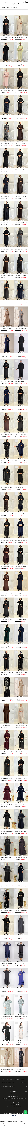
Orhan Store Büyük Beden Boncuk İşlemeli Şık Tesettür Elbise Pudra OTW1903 (7, 90)
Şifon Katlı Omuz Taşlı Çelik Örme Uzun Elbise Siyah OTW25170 (21, 963)
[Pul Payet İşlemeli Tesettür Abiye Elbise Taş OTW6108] (21, 687)
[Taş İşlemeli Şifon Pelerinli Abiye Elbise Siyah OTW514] (21, 660)
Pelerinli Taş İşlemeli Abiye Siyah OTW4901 (7, 619)
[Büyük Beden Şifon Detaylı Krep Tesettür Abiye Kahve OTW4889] (7, 422)
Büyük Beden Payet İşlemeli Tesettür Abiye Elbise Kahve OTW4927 (7, 513)
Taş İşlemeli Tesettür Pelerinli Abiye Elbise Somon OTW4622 (7, 328)
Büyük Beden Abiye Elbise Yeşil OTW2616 (7, 646)
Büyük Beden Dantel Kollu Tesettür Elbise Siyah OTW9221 (21, 937)
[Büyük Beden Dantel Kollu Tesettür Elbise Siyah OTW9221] (21, 925)
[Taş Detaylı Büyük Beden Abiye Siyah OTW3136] (21, 872)
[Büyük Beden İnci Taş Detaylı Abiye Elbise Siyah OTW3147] (7, 898)
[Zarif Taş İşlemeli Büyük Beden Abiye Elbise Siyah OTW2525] (7, 846)
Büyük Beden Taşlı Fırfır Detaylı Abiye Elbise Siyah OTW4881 (21, 566)
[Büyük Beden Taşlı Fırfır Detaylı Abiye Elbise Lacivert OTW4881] (21, 528)
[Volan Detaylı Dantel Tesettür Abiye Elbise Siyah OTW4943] (7, 25)
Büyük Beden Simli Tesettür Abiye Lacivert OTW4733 (21, 804)
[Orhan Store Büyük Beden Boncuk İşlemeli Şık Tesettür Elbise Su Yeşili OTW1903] (21, 52)
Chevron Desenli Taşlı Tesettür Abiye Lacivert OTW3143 (21, 1069)
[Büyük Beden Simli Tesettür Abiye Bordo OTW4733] (7, 793)
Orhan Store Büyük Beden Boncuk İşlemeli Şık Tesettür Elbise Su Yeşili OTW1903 (21, 64)
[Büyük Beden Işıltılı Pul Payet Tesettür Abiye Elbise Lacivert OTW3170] (7, 184)
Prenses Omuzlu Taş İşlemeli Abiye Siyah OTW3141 (7, 1042)
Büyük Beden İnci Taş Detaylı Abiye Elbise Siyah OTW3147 (7, 910)
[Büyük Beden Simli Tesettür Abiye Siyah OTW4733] (7, 819)
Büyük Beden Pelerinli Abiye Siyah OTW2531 (7, 884)
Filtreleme (20, 11)
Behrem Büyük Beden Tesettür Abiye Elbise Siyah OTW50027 (7, 381)
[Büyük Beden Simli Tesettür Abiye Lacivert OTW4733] (21, 793)
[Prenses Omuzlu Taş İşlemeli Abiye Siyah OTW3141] (7, 1031)
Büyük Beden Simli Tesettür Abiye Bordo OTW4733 (7, 804)
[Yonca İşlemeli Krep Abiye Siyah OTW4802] (21, 475)
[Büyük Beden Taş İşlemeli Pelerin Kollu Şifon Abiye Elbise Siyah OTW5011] (7, 211)
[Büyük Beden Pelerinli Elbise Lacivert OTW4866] (21, 449)
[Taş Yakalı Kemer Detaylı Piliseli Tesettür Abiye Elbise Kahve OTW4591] (7, 713)
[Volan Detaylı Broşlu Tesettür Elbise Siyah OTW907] (7, 978)
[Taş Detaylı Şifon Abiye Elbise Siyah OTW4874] (21, 396)
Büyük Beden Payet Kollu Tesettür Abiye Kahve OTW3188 (21, 222)
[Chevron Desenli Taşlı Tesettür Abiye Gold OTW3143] (7, 1057)
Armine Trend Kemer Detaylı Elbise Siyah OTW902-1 (21, 619)
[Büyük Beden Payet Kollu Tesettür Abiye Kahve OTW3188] (21, 211)
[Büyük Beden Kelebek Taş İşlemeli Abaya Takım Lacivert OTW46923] (21, 290)
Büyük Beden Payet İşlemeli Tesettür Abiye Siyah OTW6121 (21, 169)
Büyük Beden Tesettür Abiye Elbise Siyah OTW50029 (21, 355)
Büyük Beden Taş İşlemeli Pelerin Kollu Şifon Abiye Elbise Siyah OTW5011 (7, 222)
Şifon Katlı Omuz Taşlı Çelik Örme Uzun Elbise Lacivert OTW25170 (7, 963)
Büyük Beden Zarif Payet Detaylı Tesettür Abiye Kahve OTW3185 (21, 143)
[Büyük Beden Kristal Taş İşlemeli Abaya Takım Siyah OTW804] (7, 290)
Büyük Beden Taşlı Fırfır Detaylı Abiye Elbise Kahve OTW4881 (7, 566)
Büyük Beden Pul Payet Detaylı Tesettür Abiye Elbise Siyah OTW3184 (21, 275)
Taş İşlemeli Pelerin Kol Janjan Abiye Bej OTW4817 (21, 725)
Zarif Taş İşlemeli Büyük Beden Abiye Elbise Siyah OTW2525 (7, 857)
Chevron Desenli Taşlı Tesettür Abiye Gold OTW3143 (7, 1069)
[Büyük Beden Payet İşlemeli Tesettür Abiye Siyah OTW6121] (21, 158)
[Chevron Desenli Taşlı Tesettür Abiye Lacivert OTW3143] (21, 1057)
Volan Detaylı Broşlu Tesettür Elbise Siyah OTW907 (7, 990)
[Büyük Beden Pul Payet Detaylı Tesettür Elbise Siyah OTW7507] (21, 105)
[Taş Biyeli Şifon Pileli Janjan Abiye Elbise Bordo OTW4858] (7, 740)
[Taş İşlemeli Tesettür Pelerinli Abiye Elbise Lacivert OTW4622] (7, 343)
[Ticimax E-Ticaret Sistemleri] (14, 1115)
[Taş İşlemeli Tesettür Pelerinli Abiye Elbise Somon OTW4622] (7, 316)
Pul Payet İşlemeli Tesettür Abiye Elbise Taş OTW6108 (21, 699)
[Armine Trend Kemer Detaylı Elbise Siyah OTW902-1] (21, 608)
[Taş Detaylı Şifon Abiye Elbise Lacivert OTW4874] (7, 396)
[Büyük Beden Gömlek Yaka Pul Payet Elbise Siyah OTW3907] (7, 925)
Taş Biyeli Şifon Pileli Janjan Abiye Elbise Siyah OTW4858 (21, 751)
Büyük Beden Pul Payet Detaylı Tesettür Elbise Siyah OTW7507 (21, 117)
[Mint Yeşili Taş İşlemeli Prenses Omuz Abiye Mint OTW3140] (7, 1004)
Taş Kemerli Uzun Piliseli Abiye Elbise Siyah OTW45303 (21, 910)
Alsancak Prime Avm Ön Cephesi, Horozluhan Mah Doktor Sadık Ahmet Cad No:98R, (15, 1099)
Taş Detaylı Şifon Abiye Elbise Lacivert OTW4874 (7, 408)
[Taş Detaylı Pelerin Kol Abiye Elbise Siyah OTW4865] (7, 766)
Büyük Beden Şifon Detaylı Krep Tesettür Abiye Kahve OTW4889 (7, 434)
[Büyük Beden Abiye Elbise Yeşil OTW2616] (7, 634)
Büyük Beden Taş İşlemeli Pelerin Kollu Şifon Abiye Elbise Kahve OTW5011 (21, 196)
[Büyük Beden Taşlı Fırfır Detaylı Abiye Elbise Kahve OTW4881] (7, 555)
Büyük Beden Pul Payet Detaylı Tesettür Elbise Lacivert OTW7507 (7, 117)
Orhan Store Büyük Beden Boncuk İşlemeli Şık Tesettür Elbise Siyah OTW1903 (21, 90)
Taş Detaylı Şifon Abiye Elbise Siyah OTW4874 (21, 408)
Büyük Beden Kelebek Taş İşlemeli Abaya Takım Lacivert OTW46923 (21, 302)
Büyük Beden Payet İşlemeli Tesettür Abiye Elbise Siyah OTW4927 (7, 540)
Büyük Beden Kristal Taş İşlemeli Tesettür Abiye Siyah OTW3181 (7, 143)
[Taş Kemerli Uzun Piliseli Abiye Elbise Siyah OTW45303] (21, 898)
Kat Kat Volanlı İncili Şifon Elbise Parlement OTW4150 (21, 990)
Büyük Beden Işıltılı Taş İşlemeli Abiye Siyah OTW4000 (7, 699)
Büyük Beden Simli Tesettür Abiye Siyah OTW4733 (7, 831)
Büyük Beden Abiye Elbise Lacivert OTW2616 (21, 646)
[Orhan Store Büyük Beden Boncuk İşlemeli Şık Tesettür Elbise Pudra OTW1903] (7, 78)
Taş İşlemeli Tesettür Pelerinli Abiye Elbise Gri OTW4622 (21, 328)
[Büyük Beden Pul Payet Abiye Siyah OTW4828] (7, 449)
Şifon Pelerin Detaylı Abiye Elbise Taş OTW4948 (21, 37)
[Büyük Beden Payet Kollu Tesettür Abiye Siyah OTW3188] (7, 237)
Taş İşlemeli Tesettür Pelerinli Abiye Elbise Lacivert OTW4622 (7, 355)
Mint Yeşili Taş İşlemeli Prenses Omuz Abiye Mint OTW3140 (7, 1016)
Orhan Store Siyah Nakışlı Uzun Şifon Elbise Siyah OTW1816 (21, 778)
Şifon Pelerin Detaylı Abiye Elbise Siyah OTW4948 (7, 64)
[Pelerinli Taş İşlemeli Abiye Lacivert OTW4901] (21, 581)
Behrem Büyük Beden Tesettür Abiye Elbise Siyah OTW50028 (21, 381)
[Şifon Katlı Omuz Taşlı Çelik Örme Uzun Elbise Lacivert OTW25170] (7, 951)
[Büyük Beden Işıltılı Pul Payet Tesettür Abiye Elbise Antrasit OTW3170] (21, 237)
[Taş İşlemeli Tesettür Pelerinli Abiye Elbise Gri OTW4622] (21, 316)
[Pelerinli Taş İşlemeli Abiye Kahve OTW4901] (7, 581)
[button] (3, 35)
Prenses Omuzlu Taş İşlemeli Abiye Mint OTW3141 (21, 1016)
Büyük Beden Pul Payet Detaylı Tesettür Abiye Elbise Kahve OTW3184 (7, 275)
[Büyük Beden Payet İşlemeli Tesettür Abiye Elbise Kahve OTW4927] (7, 502)
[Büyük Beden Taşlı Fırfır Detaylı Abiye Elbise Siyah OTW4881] (21, 555)
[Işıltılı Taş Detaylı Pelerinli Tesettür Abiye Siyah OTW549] (7, 660)
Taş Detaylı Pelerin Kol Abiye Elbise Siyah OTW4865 (7, 778)
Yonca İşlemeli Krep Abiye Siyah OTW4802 (21, 487)
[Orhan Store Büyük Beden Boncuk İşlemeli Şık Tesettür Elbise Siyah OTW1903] (21, 78)
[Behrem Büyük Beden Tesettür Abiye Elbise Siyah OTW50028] (21, 369)
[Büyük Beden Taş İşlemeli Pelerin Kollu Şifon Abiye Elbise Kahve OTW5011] (21, 184)
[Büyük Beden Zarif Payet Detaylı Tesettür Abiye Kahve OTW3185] (21, 131)
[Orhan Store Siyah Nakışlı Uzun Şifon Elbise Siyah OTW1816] (21, 766)
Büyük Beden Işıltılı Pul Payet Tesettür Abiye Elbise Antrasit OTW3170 (21, 249)
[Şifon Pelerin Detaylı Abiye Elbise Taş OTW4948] (21, 25)
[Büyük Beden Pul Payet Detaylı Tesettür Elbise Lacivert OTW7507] (7, 105)
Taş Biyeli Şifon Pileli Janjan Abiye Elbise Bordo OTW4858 (7, 751)
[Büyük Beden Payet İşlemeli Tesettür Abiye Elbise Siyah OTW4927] (7, 528)
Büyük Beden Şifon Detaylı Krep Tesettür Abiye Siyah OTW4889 (21, 434)
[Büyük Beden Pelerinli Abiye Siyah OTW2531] (7, 872)
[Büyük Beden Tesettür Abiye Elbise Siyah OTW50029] (21, 343)
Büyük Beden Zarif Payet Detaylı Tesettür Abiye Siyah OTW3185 (7, 169)
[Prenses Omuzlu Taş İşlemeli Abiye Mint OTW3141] (21, 1004)
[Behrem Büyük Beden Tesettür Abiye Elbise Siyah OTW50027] (7, 369)
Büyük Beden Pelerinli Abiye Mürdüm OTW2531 (21, 857)
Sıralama (7, 11)
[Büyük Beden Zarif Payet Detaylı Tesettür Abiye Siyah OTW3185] (7, 158)
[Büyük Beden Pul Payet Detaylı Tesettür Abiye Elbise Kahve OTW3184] (7, 264)
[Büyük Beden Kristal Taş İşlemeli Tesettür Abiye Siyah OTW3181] (7, 131)
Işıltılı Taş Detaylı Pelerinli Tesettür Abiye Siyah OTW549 (7, 672)
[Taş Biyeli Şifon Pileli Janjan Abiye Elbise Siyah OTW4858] (21, 740)
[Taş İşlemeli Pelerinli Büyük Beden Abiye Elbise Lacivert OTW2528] (21, 819)
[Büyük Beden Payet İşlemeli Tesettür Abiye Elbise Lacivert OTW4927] (21, 502)
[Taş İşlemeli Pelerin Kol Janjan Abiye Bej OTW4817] (21, 713)
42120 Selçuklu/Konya (14, 1102)
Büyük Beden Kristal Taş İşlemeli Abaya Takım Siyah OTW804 (7, 302)
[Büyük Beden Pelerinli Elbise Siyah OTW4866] (7, 475)
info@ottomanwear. (15, 1106)
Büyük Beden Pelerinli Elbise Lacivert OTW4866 (21, 460)
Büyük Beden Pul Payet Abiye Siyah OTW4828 (7, 460)
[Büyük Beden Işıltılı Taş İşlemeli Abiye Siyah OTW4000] (7, 687)
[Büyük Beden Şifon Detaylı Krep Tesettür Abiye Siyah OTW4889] (21, 422)
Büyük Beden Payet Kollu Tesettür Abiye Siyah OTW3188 (7, 249)
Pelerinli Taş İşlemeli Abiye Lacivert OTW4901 (21, 593)
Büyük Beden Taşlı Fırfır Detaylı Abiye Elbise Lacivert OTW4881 (21, 540)
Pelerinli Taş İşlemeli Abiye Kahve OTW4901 (7, 593)
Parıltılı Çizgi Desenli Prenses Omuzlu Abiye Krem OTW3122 (21, 1042)
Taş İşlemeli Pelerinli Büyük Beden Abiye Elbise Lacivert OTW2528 (21, 831)
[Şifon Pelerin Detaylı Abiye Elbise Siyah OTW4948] (7, 52)
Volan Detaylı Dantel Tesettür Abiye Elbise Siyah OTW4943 (7, 37)
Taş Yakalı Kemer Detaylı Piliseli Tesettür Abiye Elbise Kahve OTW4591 (7, 725)
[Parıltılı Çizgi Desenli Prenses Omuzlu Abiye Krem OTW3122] (21, 1031)
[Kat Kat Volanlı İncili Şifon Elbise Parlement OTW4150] (21, 978)
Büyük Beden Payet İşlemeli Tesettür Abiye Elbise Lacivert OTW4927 (21, 513)
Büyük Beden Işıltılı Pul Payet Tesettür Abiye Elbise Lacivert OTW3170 (7, 196)
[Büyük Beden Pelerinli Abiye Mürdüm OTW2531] (21, 846)
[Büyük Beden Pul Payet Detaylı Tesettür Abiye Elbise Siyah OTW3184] (21, 264)
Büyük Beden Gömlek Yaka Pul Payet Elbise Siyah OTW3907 (7, 937)
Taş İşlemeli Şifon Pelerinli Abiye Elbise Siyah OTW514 (21, 672)
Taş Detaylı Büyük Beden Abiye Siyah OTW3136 (21, 884)
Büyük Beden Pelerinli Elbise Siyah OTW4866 (7, 487)
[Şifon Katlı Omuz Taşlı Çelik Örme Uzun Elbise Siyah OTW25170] (21, 951)
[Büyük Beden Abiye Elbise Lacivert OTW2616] (21, 634)
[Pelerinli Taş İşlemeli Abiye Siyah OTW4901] (7, 608)
